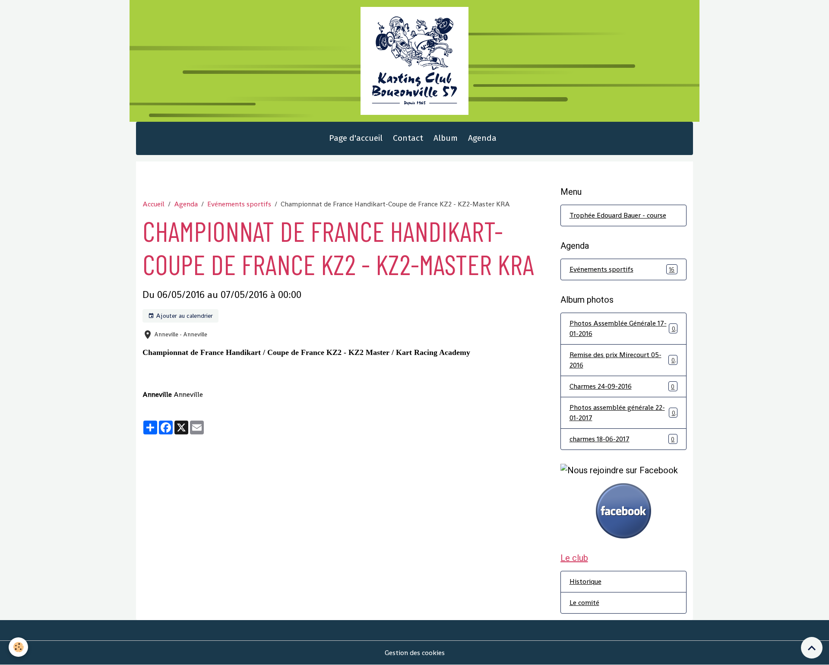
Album (445, 138)
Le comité (584, 602)
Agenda (482, 138)
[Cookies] (18, 647)
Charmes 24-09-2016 (622, 386)
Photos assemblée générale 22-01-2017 (622, 412)
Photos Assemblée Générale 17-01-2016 (622, 328)
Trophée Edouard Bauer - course (618, 215)
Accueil (153, 204)
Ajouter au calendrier (183, 316)
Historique (585, 581)
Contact (408, 138)
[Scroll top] (812, 648)
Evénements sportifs (239, 204)
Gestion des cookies (415, 652)
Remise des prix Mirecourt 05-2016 (622, 360)
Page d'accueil (356, 138)
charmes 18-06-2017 (622, 438)
